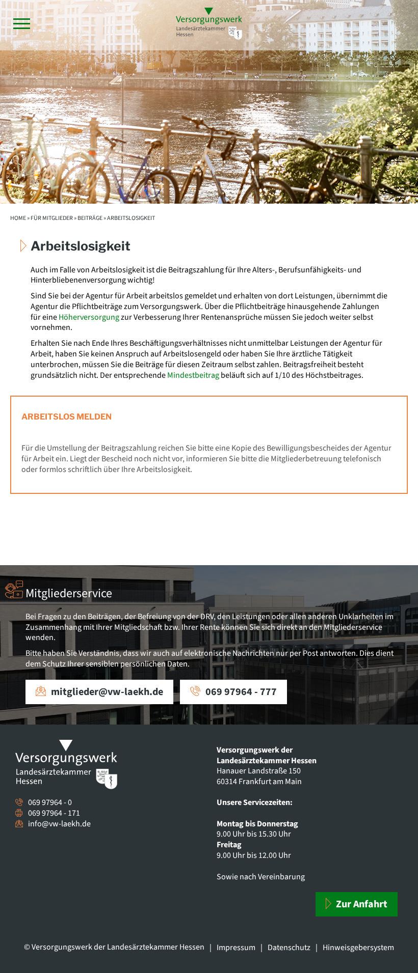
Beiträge (89, 218)
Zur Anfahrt (360, 904)
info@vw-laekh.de (59, 823)
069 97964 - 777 (241, 692)
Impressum (236, 947)
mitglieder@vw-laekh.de (107, 692)
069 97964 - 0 (50, 802)
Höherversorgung (89, 317)
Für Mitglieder (52, 218)
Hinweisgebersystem (358, 947)
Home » (20, 218)
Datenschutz (289, 947)
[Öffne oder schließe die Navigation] (21, 24)
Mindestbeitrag (193, 375)
